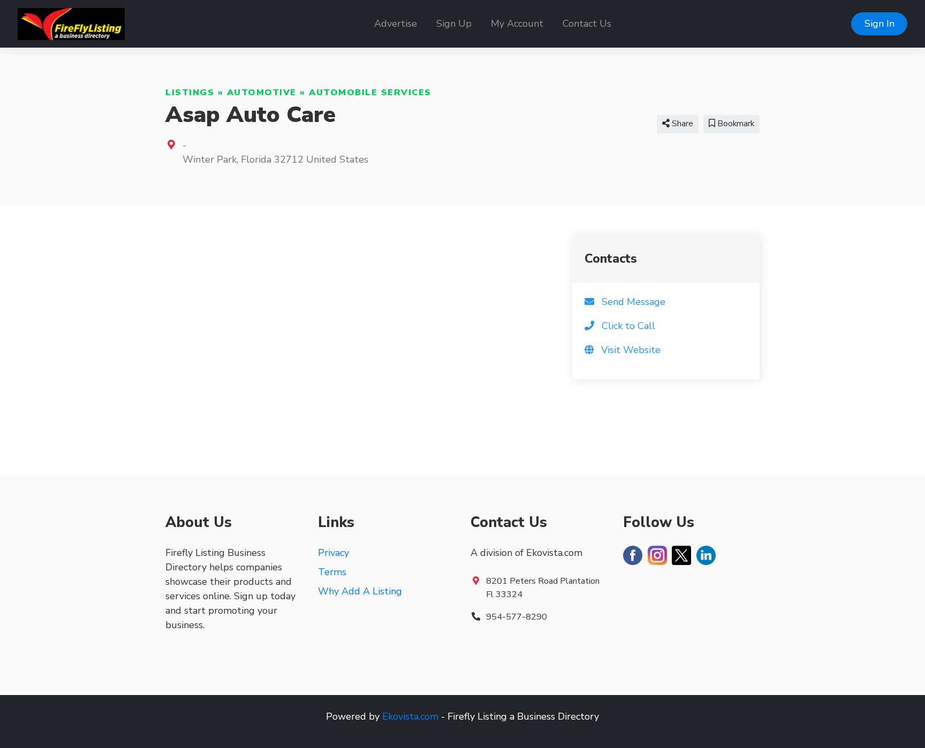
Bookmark (734, 123)
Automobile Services (370, 92)
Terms (332, 572)
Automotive (262, 92)
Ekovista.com (410, 716)
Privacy (333, 552)
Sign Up (454, 23)
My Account (517, 23)
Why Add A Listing (360, 591)
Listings (189, 92)
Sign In (879, 23)
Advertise (395, 23)
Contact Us (587, 23)
